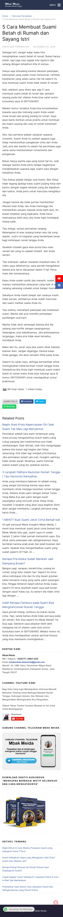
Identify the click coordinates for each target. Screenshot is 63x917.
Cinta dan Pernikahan (22, 16)
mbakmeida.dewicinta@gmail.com (27, 662)
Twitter (41, 401)
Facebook (27, 401)
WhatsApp (10, 406)
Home (5, 16)
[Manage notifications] (55, 902)
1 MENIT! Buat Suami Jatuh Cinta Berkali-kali (31, 519)
